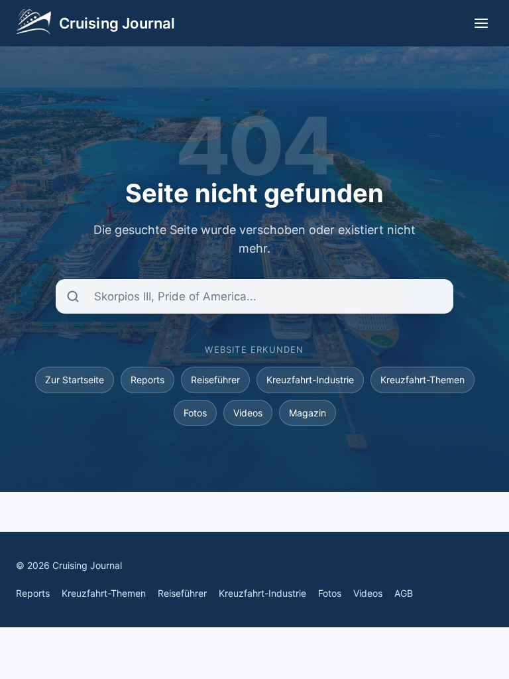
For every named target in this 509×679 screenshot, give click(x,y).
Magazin (307, 412)
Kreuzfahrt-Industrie (310, 379)
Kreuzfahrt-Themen (422, 379)
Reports (147, 379)
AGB (403, 593)
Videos (247, 412)
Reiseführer (215, 379)
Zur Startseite (74, 379)
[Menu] (481, 23)
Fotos (195, 412)
